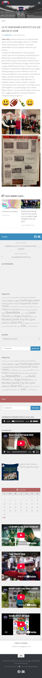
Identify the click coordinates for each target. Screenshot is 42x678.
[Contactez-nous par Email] (39, 236)
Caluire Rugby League (10, 300)
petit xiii (22, 313)
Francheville (13, 309)
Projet (26, 313)
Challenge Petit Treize (10, 303)
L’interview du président (10, 211)
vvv (27, 326)
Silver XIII (16, 322)
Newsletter (13, 312)
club (10, 306)
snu (23, 323)
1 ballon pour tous (6, 297)
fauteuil (37, 306)
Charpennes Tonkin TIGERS (20, 305)
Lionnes (27, 310)
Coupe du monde (21, 306)
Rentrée (12, 316)
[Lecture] (4, 421)
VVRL (23, 326)
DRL (31, 307)
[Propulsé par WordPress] (19, 666)
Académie (16, 297)
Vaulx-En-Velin (12, 326)
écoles (36, 326)
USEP (6, 326)
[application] (21, 421)
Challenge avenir (30, 300)
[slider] (18, 421)
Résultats (6, 319)
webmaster (8, 35)
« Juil (3, 517)
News (4, 21)
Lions (31, 310)
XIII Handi (31, 326)
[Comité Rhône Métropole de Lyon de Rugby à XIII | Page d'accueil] (6, 3)
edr (34, 306)
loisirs (35, 310)
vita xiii (18, 326)
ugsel (3, 326)
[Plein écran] (37, 452)
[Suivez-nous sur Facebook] (35, 236)
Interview (21, 310)
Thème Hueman (32, 666)
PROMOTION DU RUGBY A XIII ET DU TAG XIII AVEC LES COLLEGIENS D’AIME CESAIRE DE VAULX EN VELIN (29, 216)
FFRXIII (5, 309)
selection (6, 322)
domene (28, 306)
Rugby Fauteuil (22, 316)
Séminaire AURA (33, 323)
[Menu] (39, 3)
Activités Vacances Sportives (28, 297)
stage (26, 323)
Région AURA (33, 316)
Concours (14, 307)
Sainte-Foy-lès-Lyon (23, 319)
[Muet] (31, 421)
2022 (12, 297)
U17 (38, 323)
